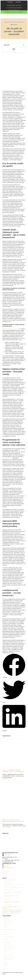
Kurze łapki (6, 922)
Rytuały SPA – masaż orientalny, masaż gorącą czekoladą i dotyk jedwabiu (12, 902)
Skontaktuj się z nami (9, 863)
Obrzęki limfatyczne (8, 945)
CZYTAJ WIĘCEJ (6, 779)
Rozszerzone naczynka (9, 936)
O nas (3, 875)
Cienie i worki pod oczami (9, 929)
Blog (5, 966)
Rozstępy (6, 927)
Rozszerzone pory (8, 954)
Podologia (6, 939)
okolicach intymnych (7, 458)
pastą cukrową (16, 328)
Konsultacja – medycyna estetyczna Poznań (13, 887)
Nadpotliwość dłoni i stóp (9, 947)
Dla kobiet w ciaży (8, 904)
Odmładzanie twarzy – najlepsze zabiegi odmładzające (12, 892)
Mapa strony (6, 969)
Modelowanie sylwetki (8, 889)
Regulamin (4, 873)
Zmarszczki (6, 934)
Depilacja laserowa (8, 882)
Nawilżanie (6, 964)
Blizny (5, 917)
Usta (5, 952)
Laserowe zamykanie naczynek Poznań (12, 884)
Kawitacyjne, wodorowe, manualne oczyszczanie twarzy (11, 896)
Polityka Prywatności (6, 870)
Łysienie (5, 924)
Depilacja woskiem (7, 328)
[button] (23, 44)
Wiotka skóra (7, 942)
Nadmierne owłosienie (8, 957)
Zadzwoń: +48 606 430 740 (14, 10)
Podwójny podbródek (8, 959)
